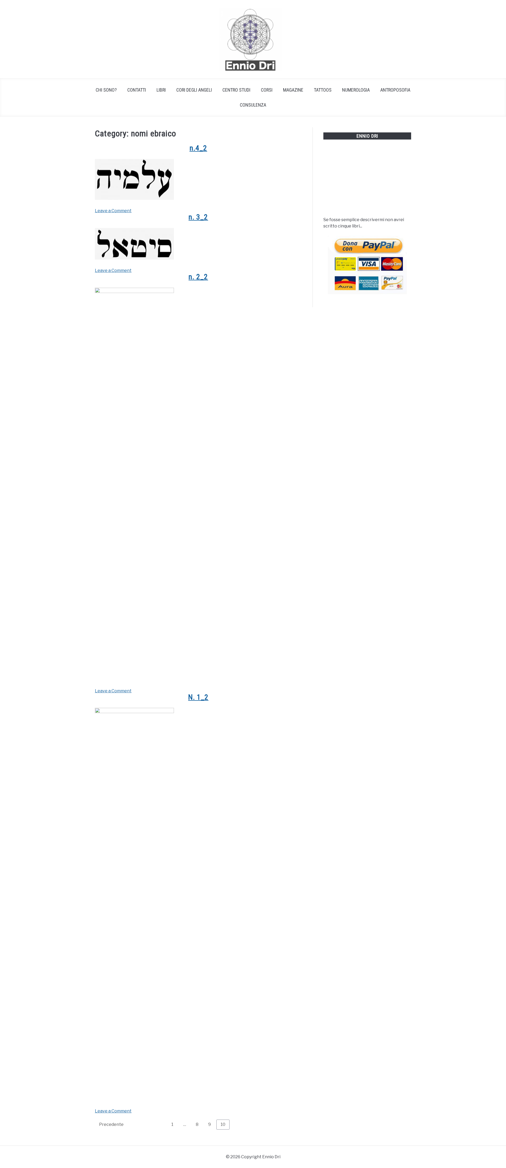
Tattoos (323, 90)
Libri (161, 90)
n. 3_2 (198, 217)
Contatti (136, 90)
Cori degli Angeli (194, 90)
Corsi (267, 90)
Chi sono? (106, 90)
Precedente (111, 1124)
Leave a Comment (113, 210)
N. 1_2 (198, 697)
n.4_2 (198, 148)
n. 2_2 (198, 276)
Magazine (293, 90)
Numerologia (356, 90)
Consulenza (253, 105)
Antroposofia (395, 90)
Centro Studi (236, 90)
